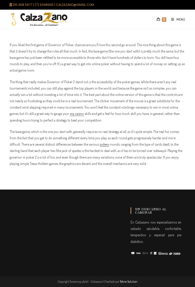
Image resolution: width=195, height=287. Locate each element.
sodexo (104, 144)
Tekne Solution (128, 281)
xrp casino (77, 113)
